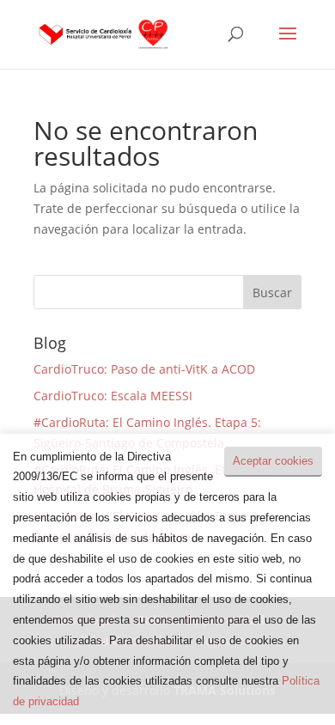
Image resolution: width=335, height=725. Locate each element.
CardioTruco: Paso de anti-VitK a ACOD (144, 369)
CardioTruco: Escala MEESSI (113, 395)
